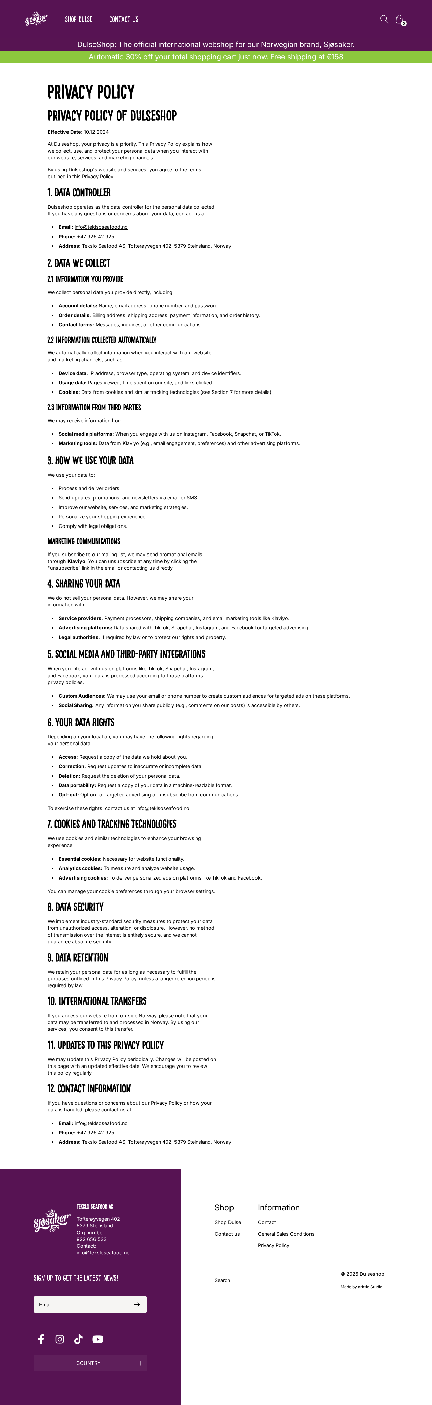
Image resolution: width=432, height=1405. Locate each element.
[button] (90, 1363)
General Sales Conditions (286, 1234)
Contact (267, 1222)
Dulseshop (372, 1274)
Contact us (123, 19)
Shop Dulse (78, 19)
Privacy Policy (273, 1245)
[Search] (384, 18)
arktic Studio (370, 1286)
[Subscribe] (137, 1304)
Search (223, 1280)
